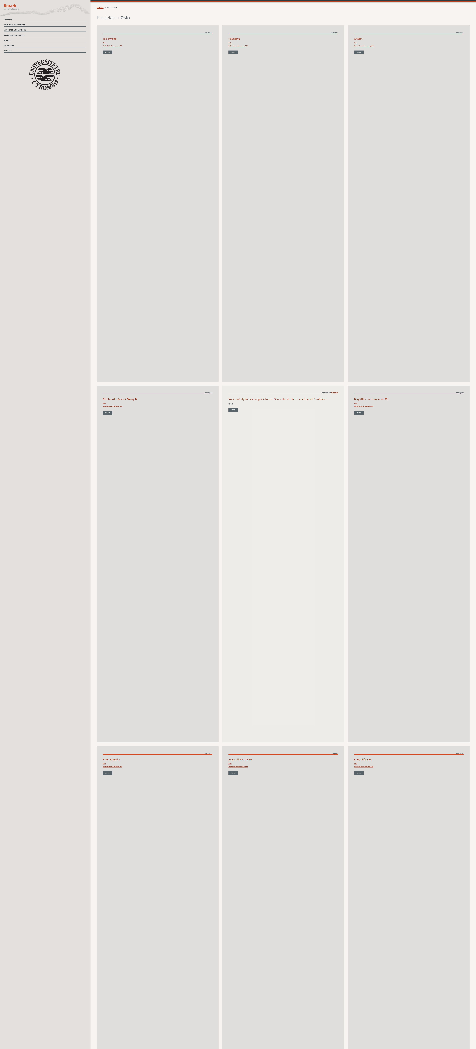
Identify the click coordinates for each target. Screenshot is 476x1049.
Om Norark (9, 46)
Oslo (104, 43)
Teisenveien (110, 38)
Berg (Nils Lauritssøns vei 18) (371, 399)
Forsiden (8, 19)
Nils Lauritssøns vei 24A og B (120, 399)
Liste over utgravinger (15, 30)
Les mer (107, 52)
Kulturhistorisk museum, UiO (112, 46)
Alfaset (358, 38)
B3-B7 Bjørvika (111, 759)
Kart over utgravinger (14, 25)
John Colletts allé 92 (240, 759)
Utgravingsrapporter (14, 35)
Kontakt (8, 51)
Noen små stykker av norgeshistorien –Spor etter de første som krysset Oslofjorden (277, 399)
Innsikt (7, 40)
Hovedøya (234, 38)
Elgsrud (334, 393)
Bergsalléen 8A (363, 759)
